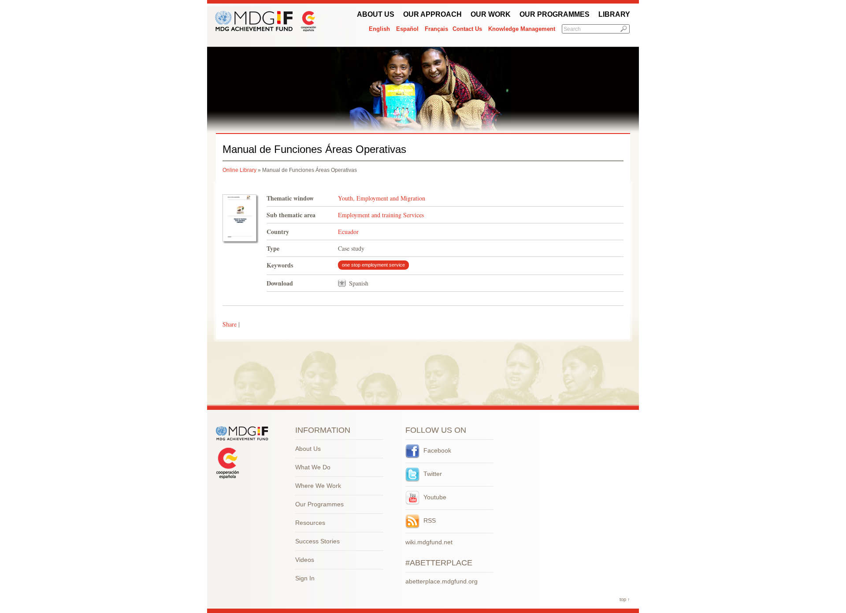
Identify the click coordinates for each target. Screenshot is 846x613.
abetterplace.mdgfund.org (441, 581)
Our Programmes (554, 14)
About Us (375, 14)
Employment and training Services (381, 215)
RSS (429, 520)
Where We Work (318, 485)
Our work (491, 14)
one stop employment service (373, 264)
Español (407, 29)
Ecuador (348, 231)
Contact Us (467, 29)
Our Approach (432, 14)
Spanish (358, 283)
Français (436, 29)
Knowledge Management (521, 29)
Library (614, 14)
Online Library (239, 170)
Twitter (432, 473)
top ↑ (625, 599)
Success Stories (317, 541)
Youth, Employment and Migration (381, 198)
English (379, 29)
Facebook (436, 450)
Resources (310, 522)
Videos (304, 559)
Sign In (305, 578)
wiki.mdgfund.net (429, 542)
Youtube (434, 497)
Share (230, 324)
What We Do (312, 467)
